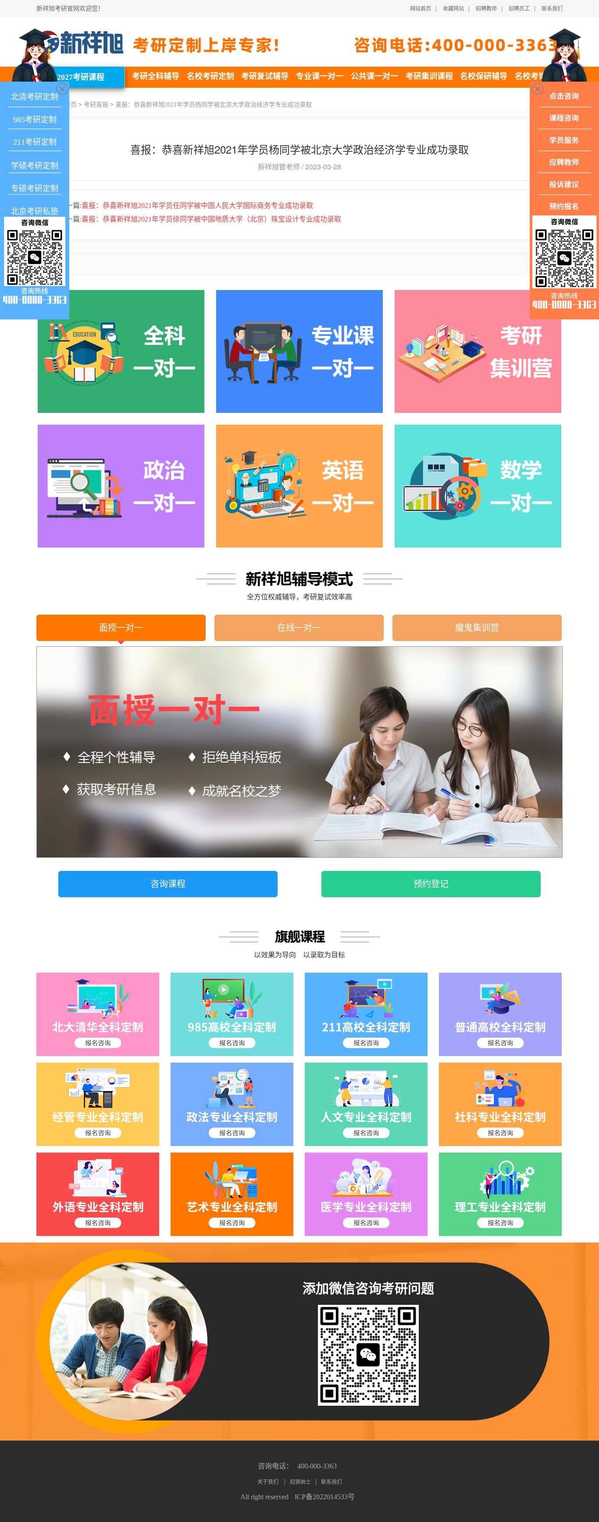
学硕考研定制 (34, 165)
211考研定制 (35, 142)
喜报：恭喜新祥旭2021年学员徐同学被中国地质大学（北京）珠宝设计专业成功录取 (200, 219)
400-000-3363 (317, 1466)
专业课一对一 (319, 76)
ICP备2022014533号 (325, 1497)
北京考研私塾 (34, 211)
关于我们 (268, 1482)
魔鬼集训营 (477, 628)
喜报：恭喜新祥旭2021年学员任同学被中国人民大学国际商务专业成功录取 (186, 205)
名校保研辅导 (483, 76)
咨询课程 (167, 884)
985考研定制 (35, 119)
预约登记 (431, 884)
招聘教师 (486, 9)
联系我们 (552, 9)
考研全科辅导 (155, 76)
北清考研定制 (34, 97)
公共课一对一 (374, 76)
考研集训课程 (429, 76)
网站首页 (420, 9)
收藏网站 (453, 9)
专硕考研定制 (34, 188)
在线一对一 (299, 628)
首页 (70, 104)
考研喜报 (96, 104)
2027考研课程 (80, 77)
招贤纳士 (300, 1482)
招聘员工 (519, 9)
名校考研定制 (210, 76)
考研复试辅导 (265, 76)
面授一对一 (121, 628)
